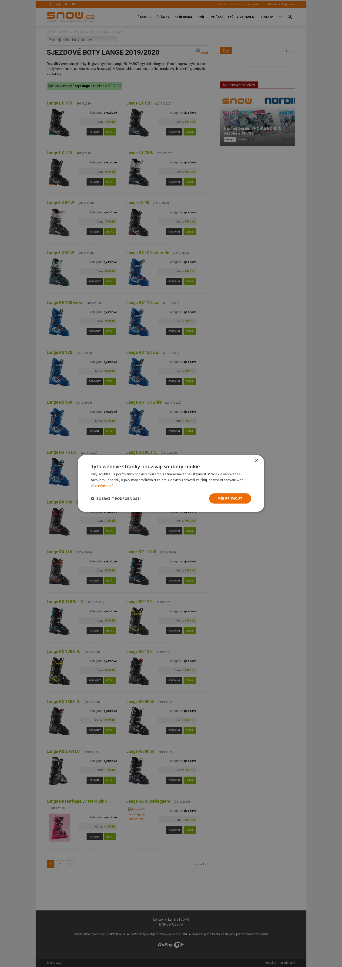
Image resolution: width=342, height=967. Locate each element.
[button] (116, 498)
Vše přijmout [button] (230, 498)
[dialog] (171, 483)
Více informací (102, 485)
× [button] (256, 460)
